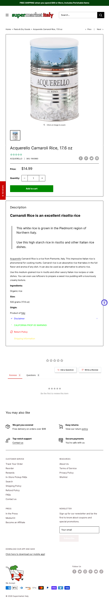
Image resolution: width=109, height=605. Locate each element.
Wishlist (63, 477)
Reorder (10, 468)
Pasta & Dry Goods (22, 29)
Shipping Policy (13, 486)
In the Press (12, 513)
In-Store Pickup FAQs (16, 477)
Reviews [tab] (13, 375)
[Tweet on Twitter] (92, 158)
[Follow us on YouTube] (96, 572)
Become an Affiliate (15, 522)
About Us (64, 464)
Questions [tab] (31, 375)
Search (9, 481)
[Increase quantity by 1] (42, 178)
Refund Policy (13, 490)
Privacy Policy (66, 472)
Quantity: (15, 178)
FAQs (8, 494)
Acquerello (16, 158)
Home (8, 29)
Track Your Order (14, 464)
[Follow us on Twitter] (80, 572)
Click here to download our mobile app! (25, 554)
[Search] (100, 15)
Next (99, 29)
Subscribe (69, 538)
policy (85, 429)
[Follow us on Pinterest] (91, 572)
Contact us (17, 442)
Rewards (10, 472)
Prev (89, 29)
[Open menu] (7, 15)
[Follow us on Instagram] (85, 572)
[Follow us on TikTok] (101, 572)
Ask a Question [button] (67, 370)
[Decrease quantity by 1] (25, 178)
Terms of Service (68, 468)
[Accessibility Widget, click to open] (104, 302)
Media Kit (10, 518)
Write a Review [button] (91, 370)
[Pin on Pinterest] (86, 158)
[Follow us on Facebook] (74, 572)
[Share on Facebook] (81, 158)
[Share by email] (97, 158)
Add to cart (31, 188)
